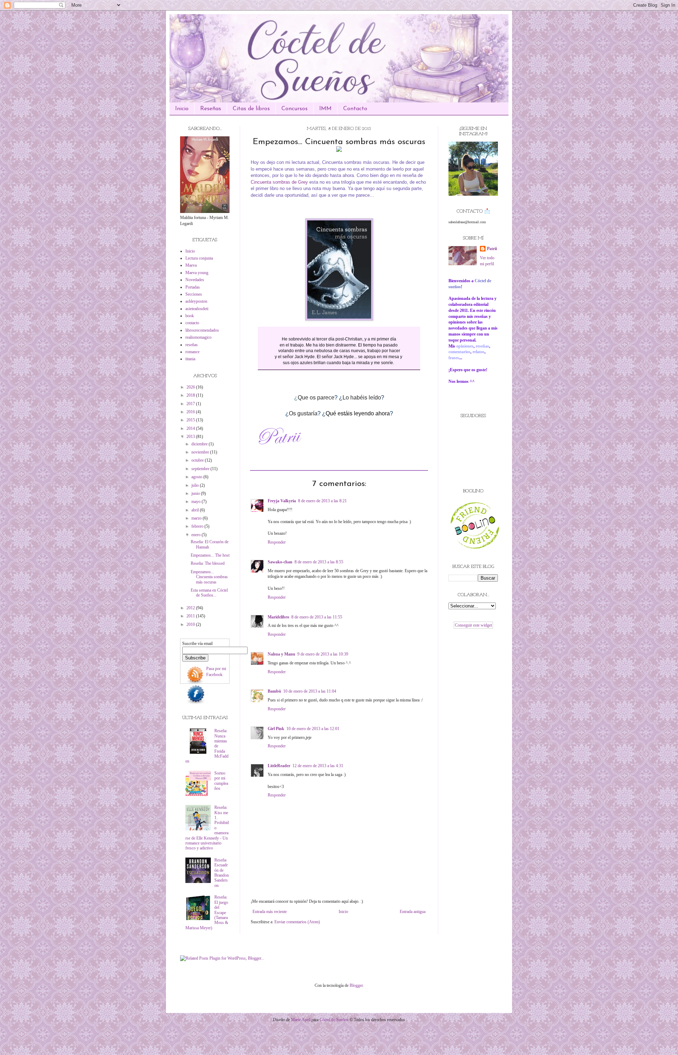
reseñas (191, 344)
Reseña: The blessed (208, 563)
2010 (191, 624)
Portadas (192, 287)
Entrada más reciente (269, 911)
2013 (191, 436)
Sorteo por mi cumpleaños (221, 781)
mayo (196, 501)
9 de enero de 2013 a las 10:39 (322, 654)
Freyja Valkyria (282, 500)
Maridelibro (278, 617)
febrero (197, 526)
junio (196, 493)
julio (195, 485)
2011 (191, 616)
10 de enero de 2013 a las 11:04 (309, 691)
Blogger (356, 985)
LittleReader (279, 765)
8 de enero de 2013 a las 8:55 (319, 561)
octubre (198, 460)
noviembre (200, 452)
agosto (197, 476)
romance (192, 351)
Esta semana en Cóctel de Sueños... (209, 593)
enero (196, 534)
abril (195, 510)
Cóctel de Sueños (334, 1019)
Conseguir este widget (473, 625)
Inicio (182, 109)
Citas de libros (251, 109)
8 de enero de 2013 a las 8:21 (322, 500)
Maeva (191, 265)
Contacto (355, 109)
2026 (191, 387)
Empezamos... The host (210, 555)
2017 (191, 403)
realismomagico (198, 337)
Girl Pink (276, 728)
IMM (325, 109)
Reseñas (210, 109)
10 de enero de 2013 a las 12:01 (312, 728)
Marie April (300, 1019)
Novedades (194, 279)
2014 (191, 428)
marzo (197, 518)
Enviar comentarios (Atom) (297, 921)
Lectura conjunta (199, 258)
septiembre (200, 468)
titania (190, 358)
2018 (191, 395)
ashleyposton (196, 301)
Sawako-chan (280, 561)
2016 (191, 411)
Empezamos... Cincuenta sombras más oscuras (209, 577)
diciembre (200, 443)
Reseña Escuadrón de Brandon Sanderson (221, 873)
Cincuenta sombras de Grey (279, 182)
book (189, 315)
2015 (191, 419)
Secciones (193, 294)
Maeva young (196, 272)
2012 (191, 607)
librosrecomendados (202, 330)
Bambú (274, 691)
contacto (192, 322)
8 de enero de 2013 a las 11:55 (316, 617)
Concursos (294, 109)
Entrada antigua (413, 911)
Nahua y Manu (281, 654)
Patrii (492, 248)
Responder (277, 542)
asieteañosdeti (196, 308)
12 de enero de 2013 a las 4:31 (317, 765)
